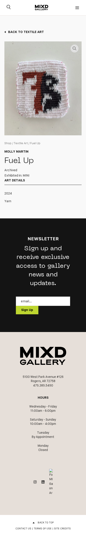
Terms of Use (43, 528)
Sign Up (27, 310)
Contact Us (23, 528)
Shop (7, 143)
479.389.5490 (43, 385)
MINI (26, 175)
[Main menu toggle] (77, 7)
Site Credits (62, 528)
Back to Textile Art (26, 32)
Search (8, 8)
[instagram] (35, 482)
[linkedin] (43, 482)
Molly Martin (16, 151)
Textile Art (21, 143)
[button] (75, 48)
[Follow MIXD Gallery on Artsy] (51, 482)
